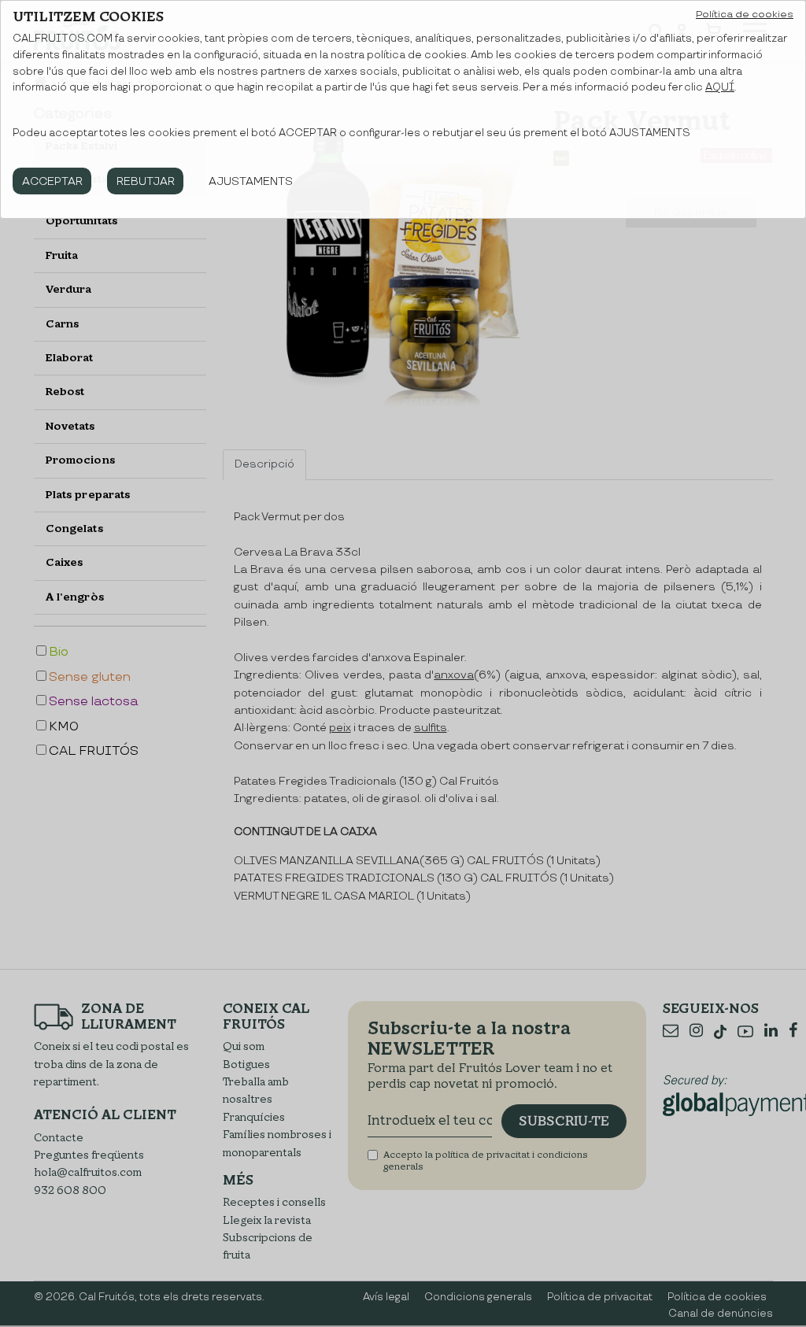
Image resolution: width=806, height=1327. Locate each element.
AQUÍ (719, 87)
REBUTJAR (145, 181)
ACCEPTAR (52, 181)
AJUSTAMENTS (251, 181)
